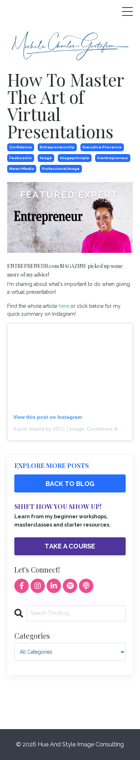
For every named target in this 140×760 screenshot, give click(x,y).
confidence (20, 147)
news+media (21, 169)
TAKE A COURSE (70, 546)
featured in (20, 158)
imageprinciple (74, 158)
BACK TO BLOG (70, 483)
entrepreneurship (57, 147)
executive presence (102, 147)
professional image (61, 169)
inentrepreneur (112, 158)
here (64, 306)
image (46, 158)
